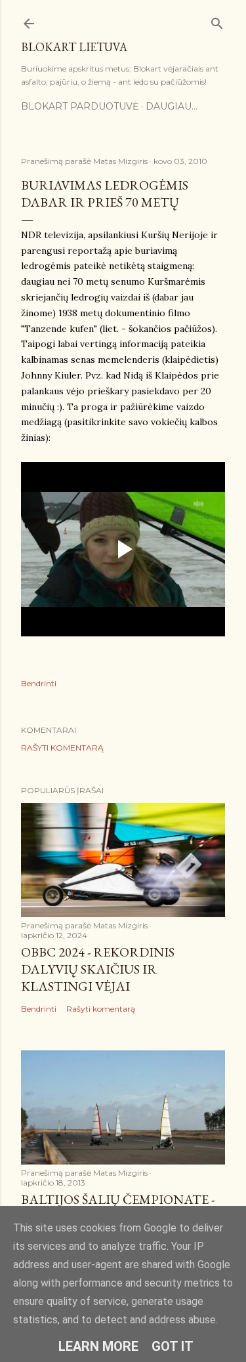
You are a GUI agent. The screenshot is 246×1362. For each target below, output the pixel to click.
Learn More (98, 1346)
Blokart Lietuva (74, 46)
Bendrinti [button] (38, 683)
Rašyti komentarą (62, 748)
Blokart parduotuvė (79, 106)
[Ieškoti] (217, 20)
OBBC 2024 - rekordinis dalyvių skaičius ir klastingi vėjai (97, 969)
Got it (173, 1346)
